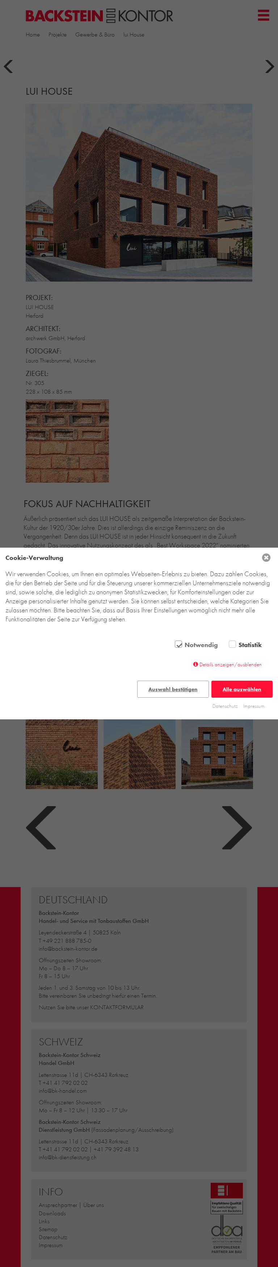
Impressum (254, 706)
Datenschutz (225, 706)
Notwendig (201, 645)
